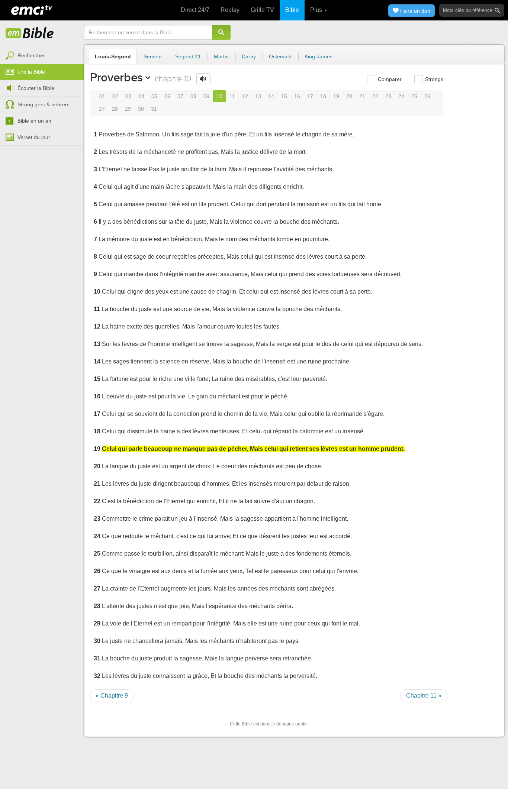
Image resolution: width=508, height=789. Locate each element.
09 (206, 96)
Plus (317, 10)
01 (102, 96)
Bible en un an (34, 121)
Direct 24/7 (195, 10)
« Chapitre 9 (112, 695)
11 (232, 96)
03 (128, 96)
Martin (221, 56)
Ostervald (280, 56)
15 (284, 96)
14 (271, 96)
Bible (292, 10)
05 (154, 96)
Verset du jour (33, 137)
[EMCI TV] (31, 9)
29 (128, 109)
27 (102, 109)
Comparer (389, 79)
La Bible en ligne (30, 33)
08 (193, 96)
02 (115, 96)
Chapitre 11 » (423, 695)
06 (167, 96)
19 (336, 96)
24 (401, 96)
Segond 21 (188, 56)
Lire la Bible (31, 72)
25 (414, 96)
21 (362, 96)
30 (141, 109)
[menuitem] (42, 56)
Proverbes (116, 77)
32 (97, 676)
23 (388, 96)
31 (154, 109)
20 (349, 96)
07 (180, 96)
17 (310, 96)
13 (258, 96)
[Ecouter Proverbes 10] (203, 78)
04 (141, 96)
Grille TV (262, 10)
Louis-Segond (113, 56)
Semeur (153, 56)
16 (297, 96)
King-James (318, 56)
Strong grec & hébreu (42, 104)
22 (375, 96)
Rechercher (31, 55)
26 (427, 96)
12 (245, 96)
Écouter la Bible (35, 88)
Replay (230, 10)
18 (323, 96)
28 (115, 109)
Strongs (433, 79)
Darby (249, 56)
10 (219, 96)
